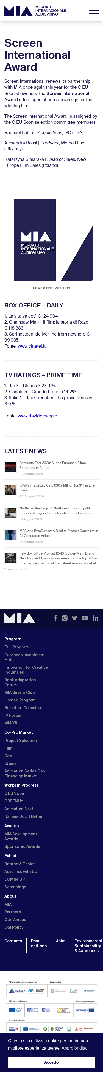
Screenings (15, 886)
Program (12, 638)
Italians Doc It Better (23, 816)
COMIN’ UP (14, 879)
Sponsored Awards (22, 846)
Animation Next (18, 808)
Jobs (60, 940)
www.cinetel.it (32, 346)
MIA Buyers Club (19, 692)
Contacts (13, 940)
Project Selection (20, 740)
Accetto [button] (51, 1062)
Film (8, 748)
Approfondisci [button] (75, 1048)
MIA (8, 904)
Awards (11, 825)
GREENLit (13, 801)
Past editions (39, 943)
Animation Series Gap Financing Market (24, 773)
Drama (10, 763)
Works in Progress (21, 785)
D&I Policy (13, 927)
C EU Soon (14, 793)
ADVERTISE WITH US (51, 288)
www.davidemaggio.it (39, 416)
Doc (8, 755)
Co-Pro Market (18, 732)
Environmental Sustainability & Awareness (88, 945)
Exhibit (11, 855)
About (10, 896)
